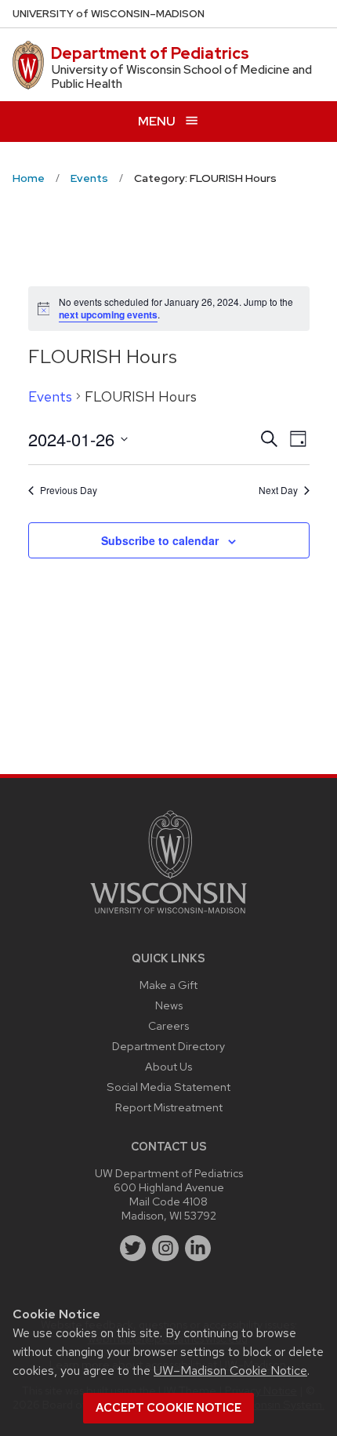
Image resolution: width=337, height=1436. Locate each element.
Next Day (278, 490)
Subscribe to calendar (160, 540)
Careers (168, 1025)
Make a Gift (168, 984)
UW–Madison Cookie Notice (230, 1370)
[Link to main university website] (168, 916)
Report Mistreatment (169, 1107)
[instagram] (165, 1248)
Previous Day (68, 490)
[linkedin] (198, 1248)
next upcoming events (108, 314)
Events (50, 396)
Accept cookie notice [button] (168, 1408)
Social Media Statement (168, 1086)
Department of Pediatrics (150, 53)
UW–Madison (109, 13)
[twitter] (133, 1248)
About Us (168, 1066)
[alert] (169, 308)
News (169, 1005)
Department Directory (168, 1045)
